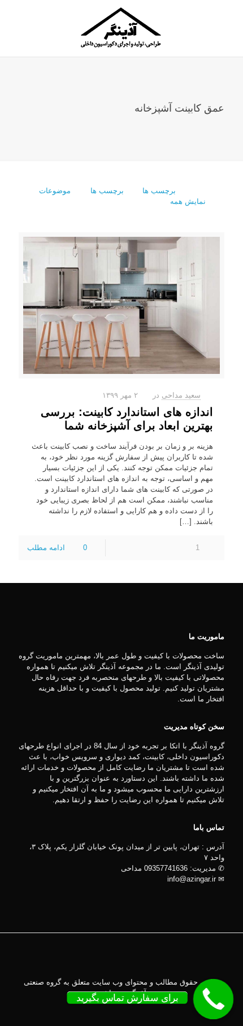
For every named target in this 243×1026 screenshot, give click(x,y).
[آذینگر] (121, 28)
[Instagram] (99, 1009)
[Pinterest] (114, 1009)
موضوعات (55, 190)
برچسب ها (106, 190)
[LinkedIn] (129, 1009)
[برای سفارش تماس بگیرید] (213, 999)
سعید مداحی (181, 395)
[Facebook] (144, 1009)
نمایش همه (188, 201)
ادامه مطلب (46, 547)
